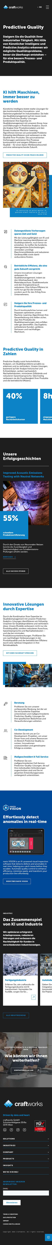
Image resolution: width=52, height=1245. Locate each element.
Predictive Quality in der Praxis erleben (25, 155)
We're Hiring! (10, 1172)
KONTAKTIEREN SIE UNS (23, 1070)
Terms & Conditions (10, 1214)
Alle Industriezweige (16, 1015)
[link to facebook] (11, 1130)
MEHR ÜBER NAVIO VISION (17, 881)
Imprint (6, 1221)
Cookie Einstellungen (11, 1224)
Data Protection (9, 1217)
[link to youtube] (24, 1130)
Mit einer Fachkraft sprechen (20, 653)
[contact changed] (48, 1237)
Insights (8, 1165)
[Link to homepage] (13, 7)
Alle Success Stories (15, 571)
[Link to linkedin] (5, 1130)
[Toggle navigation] (47, 7)
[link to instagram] (18, 1130)
